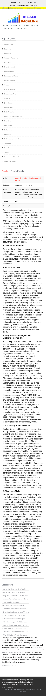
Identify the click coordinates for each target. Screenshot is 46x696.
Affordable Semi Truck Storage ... (15, 635)
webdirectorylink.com (26, 682)
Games (7, 85)
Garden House (9, 89)
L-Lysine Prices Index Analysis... (14, 618)
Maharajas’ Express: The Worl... (14, 589)
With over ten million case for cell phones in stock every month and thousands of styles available (23, 649)
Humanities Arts (10, 94)
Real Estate (8, 121)
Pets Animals (9, 112)
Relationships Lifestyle (12, 139)
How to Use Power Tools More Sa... (16, 632)
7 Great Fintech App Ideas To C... (15, 625)
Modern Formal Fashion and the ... (15, 599)
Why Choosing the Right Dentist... (15, 622)
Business (7, 49)
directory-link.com (26, 679)
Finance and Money (11, 76)
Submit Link (16, 25)
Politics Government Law (13, 116)
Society (7, 148)
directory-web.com (13, 8)
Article (5, 171)
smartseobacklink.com (30, 8)
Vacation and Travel (11, 157)
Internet (7, 98)
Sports (6, 152)
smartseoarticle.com (9, 682)
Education (8, 62)
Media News (8, 107)
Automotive (8, 44)
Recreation (8, 125)
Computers (8, 53)
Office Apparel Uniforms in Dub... (15, 628)
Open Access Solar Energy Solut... (15, 615)
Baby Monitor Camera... (11, 602)
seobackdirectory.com (10, 684)
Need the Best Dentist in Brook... (15, 609)
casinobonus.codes (9, 666)
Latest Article (23, 28)
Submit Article (31, 25)
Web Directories (10, 161)
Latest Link (8, 28)
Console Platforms (11, 58)
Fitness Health (9, 80)
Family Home (9, 71)
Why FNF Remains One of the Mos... (16, 595)
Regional (7, 134)
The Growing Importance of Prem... (16, 612)
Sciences (7, 143)
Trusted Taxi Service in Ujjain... (14, 605)
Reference (8, 130)
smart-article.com (8, 687)
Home (5, 25)
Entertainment (9, 67)
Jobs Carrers (8, 103)
